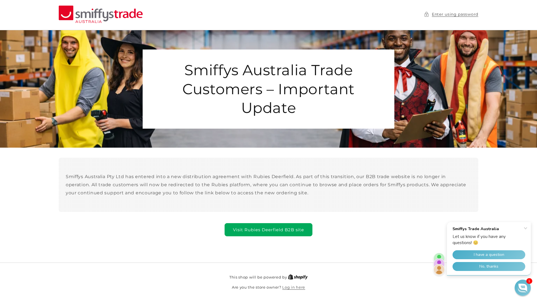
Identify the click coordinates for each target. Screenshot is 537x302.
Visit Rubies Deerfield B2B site (268, 229)
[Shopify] (298, 277)
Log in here (293, 287)
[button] (451, 14)
